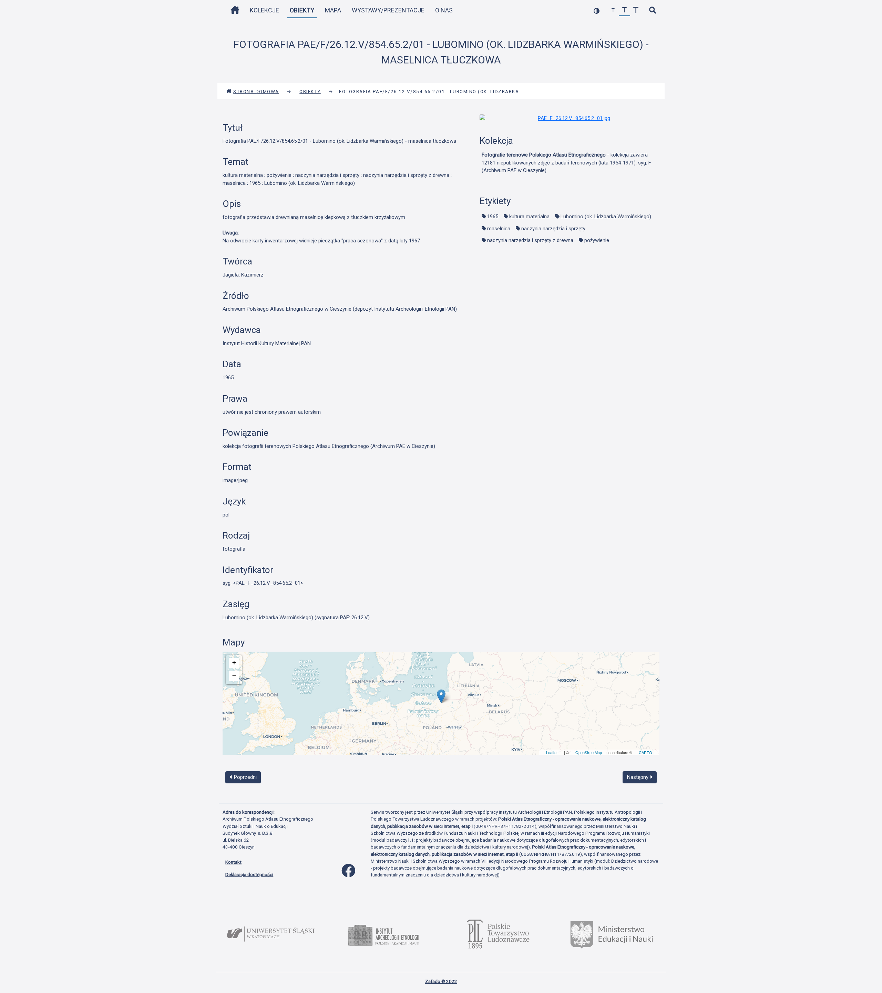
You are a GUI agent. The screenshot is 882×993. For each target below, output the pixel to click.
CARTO (645, 752)
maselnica (498, 228)
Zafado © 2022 (441, 981)
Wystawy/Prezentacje (388, 10)
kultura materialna (529, 216)
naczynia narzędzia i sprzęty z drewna (530, 240)
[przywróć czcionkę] (624, 10)
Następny (638, 777)
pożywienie (596, 240)
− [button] (234, 675)
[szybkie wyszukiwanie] (652, 10)
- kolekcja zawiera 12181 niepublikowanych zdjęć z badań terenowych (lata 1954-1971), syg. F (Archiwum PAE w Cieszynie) (566, 162)
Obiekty (302, 10)
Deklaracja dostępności (249, 874)
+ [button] (234, 662)
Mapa (333, 10)
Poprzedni (245, 777)
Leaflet (551, 752)
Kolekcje (264, 10)
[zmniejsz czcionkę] (613, 10)
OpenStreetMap (588, 752)
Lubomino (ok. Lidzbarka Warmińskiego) (606, 216)
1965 (492, 216)
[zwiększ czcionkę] (636, 10)
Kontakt (233, 862)
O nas (444, 10)
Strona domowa (256, 91)
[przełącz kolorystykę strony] (596, 10)
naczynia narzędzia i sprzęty (553, 228)
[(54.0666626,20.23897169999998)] (441, 696)
